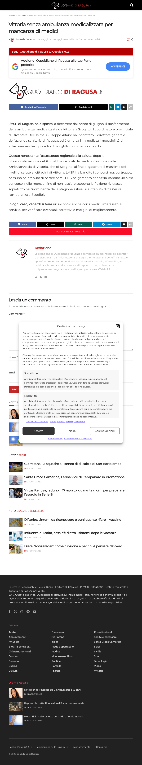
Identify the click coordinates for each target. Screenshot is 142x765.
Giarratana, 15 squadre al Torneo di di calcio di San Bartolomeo (72, 464)
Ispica (54, 641)
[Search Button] (131, 5)
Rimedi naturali (103, 632)
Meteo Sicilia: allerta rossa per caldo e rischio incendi (53, 716)
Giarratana (57, 637)
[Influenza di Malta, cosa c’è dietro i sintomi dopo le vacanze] (16, 536)
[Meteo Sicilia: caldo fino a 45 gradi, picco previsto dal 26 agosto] (16, 441)
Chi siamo (101, 747)
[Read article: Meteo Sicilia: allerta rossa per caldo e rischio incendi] (16, 720)
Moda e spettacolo (62, 646)
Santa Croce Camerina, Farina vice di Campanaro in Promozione (74, 477)
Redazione (25, 39)
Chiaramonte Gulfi (20, 651)
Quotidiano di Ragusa (27, 754)
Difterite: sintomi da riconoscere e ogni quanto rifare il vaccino (72, 520)
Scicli (97, 646)
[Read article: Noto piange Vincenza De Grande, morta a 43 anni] (16, 693)
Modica (55, 651)
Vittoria (98, 670)
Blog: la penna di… (19, 646)
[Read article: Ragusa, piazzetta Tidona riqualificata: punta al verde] (16, 706)
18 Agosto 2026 (33, 551)
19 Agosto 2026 (33, 468)
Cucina (13, 665)
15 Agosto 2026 (33, 482)
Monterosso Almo (62, 656)
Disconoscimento (80, 747)
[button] (117, 326)
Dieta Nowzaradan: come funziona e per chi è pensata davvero (73, 546)
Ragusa (55, 670)
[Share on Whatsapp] (111, 107)
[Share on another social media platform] (130, 107)
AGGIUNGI (118, 66)
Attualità (21, 15)
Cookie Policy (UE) (19, 747)
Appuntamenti (17, 637)
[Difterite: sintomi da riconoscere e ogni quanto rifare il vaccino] (16, 522)
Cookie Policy (55, 438)
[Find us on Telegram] (28, 612)
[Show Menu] (10, 5)
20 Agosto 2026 (33, 538)
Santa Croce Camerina (107, 641)
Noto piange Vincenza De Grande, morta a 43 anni (52, 689)
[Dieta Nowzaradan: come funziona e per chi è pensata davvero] (16, 549)
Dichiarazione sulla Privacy (78, 438)
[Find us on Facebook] (9, 612)
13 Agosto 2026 (33, 499)
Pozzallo (56, 665)
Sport (97, 656)
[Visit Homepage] (71, 5)
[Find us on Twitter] (15, 612)
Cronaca (14, 661)
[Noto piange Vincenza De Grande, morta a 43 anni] (16, 414)
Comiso (13, 656)
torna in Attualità (70, 231)
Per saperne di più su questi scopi (67, 421)
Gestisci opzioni (105, 431)
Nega (72, 431)
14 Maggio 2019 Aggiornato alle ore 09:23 (62, 39)
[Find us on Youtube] (34, 612)
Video (97, 665)
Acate (12, 632)
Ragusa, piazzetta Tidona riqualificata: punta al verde (54, 703)
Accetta (38, 431)
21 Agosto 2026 (33, 524)
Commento (17, 313)
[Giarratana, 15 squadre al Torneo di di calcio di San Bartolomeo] (16, 467)
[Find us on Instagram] (21, 612)
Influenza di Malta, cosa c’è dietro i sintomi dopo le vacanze (70, 533)
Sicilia (97, 651)
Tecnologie (100, 661)
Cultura (13, 670)
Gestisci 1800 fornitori (37, 421)
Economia (57, 632)
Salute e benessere (105, 637)
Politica (56, 661)
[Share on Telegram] (118, 107)
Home (12, 15)
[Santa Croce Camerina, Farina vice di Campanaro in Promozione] (16, 480)
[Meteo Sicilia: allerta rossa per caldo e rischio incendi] (16, 427)
